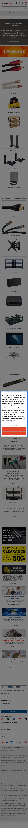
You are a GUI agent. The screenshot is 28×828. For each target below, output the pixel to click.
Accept (14, 433)
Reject (14, 429)
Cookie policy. (11, 421)
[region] (14, 414)
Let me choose (14, 425)
